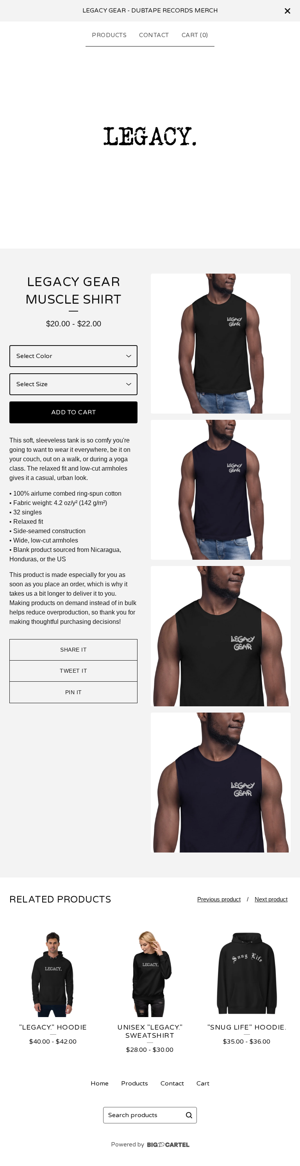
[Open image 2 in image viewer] (221, 490)
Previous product (219, 899)
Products (109, 35)
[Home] (150, 146)
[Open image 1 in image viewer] (221, 344)
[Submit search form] (189, 1115)
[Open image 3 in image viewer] (221, 636)
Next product (271, 899)
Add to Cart (73, 412)
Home (100, 1083)
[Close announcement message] (287, 11)
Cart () (195, 35)
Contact (154, 35)
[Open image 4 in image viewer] (221, 783)
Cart (202, 1083)
